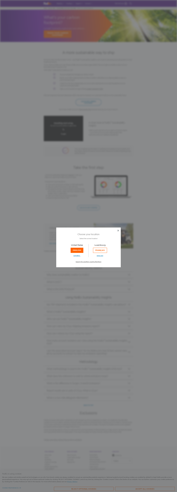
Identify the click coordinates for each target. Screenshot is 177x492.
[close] (118, 230)
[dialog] (88, 246)
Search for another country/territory (88, 262)
